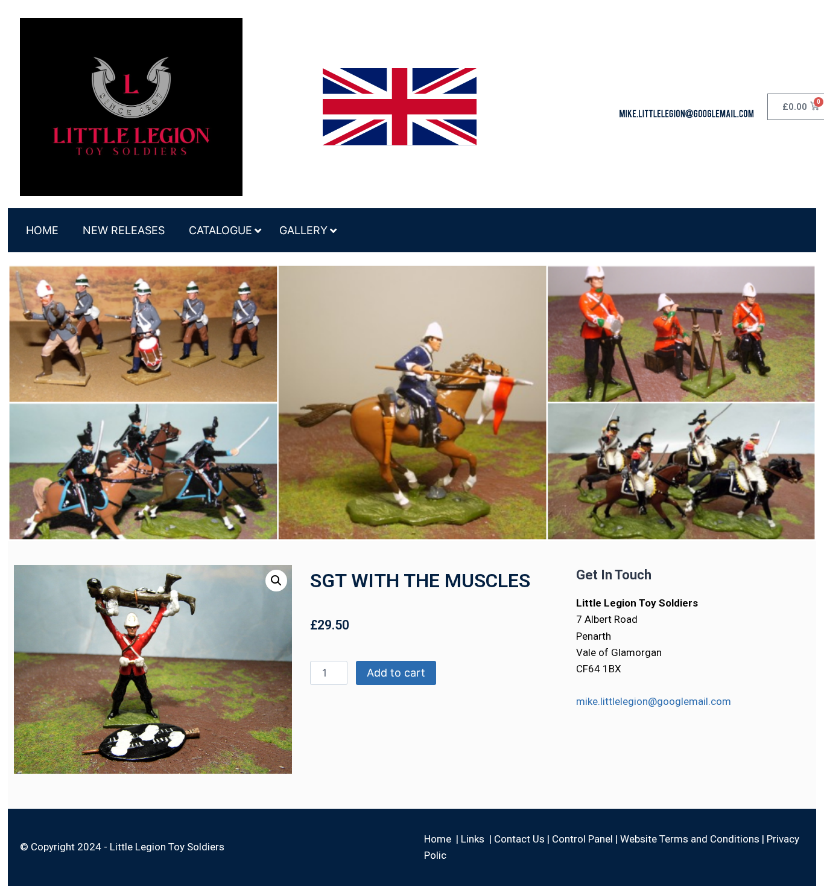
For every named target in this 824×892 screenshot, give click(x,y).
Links (472, 839)
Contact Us (519, 839)
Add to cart (396, 672)
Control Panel (582, 839)
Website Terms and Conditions (689, 839)
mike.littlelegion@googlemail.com (653, 701)
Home (437, 839)
